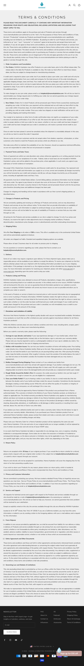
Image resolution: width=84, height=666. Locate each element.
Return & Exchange (73, 619)
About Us (43, 615)
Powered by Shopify (53, 651)
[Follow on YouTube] (16, 640)
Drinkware (57, 619)
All (55, 612)
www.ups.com (68, 269)
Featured (57, 615)
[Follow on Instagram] (10, 640)
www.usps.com (9, 271)
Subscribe (12, 632)
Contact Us (44, 619)
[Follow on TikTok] (22, 640)
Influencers (44, 622)
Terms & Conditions (73, 622)
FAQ (42, 612)
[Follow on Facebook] (5, 640)
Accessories (58, 622)
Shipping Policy (72, 615)
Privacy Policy (71, 612)
